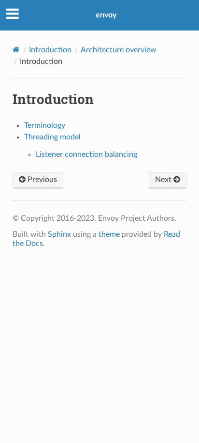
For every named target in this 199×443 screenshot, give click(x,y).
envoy (106, 15)
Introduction (50, 50)
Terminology (44, 125)
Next (164, 179)
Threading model (52, 137)
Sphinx (59, 234)
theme (109, 234)
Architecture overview (118, 50)
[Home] (16, 50)
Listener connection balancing (86, 154)
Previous (41, 179)
